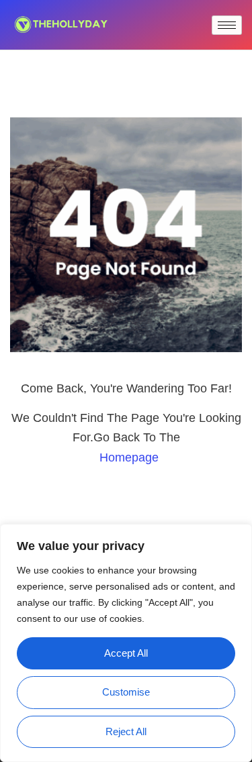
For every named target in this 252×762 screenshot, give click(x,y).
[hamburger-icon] (227, 25)
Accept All (126, 653)
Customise (126, 692)
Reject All (126, 731)
